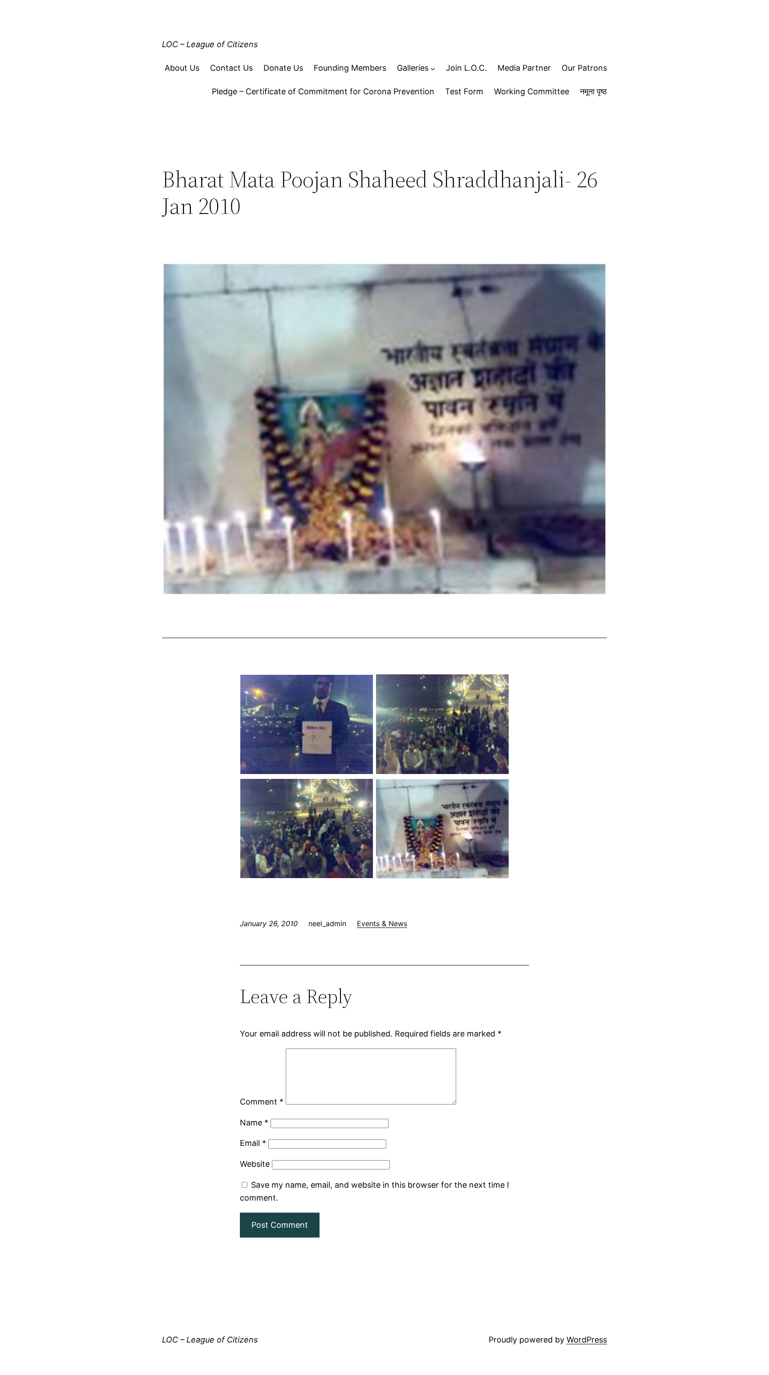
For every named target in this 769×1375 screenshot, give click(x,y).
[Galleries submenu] (432, 68)
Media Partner (524, 68)
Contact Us (231, 68)
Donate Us (283, 68)
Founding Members (350, 68)
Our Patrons (584, 68)
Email (253, 1143)
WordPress (587, 1339)
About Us (182, 68)
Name (254, 1122)
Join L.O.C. (466, 68)
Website (255, 1164)
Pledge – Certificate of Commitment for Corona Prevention (323, 91)
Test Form (464, 91)
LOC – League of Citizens (210, 44)
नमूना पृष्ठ (593, 91)
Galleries (413, 68)
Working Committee (531, 91)
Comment (261, 1101)
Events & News (382, 923)
